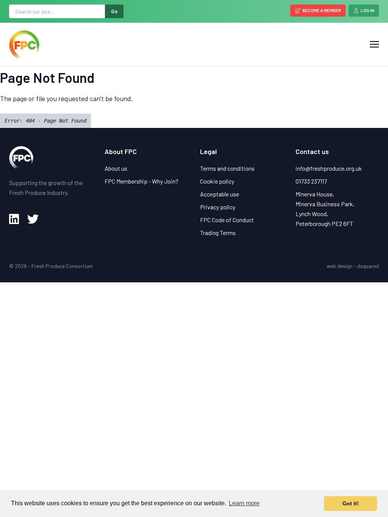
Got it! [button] (351, 503)
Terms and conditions (227, 168)
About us (116, 168)
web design (339, 266)
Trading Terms (218, 232)
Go (114, 11)
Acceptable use (219, 194)
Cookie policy (217, 181)
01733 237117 (311, 181)
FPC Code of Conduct (227, 219)
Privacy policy (217, 206)
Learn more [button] (244, 503)
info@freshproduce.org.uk (329, 168)
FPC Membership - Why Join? (141, 181)
